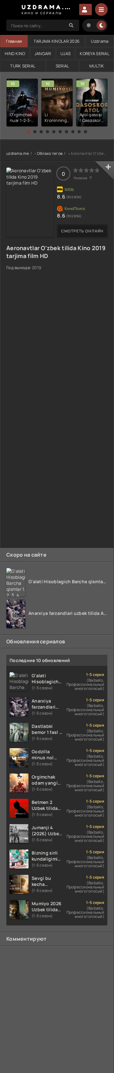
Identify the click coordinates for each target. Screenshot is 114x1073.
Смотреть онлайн (82, 231)
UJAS (65, 53)
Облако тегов (49, 153)
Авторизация (85, 9)
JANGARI (43, 53)
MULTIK (96, 66)
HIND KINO (15, 53)
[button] (28, 131)
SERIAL (62, 66)
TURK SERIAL (22, 66)
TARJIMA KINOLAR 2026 (57, 41)
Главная (14, 41)
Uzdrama (99, 41)
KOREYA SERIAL (95, 53)
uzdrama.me (17, 153)
